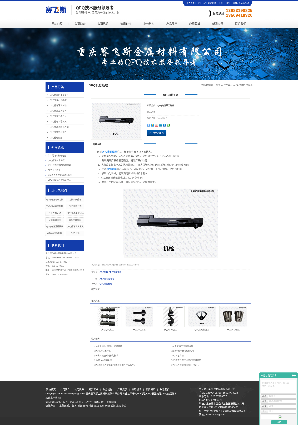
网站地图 (212, 3)
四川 (102, 405)
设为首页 (190, 3)
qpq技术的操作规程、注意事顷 (108, 346)
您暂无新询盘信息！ (242, 3)
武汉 (113, 405)
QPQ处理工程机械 (58, 121)
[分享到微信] (168, 125)
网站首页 (57, 23)
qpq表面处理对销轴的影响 (60, 175)
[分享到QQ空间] (152, 125)
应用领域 (194, 23)
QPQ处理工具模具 (58, 111)
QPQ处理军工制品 (58, 105)
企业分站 (201, 3)
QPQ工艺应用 (54, 170)
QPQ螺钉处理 (106, 284)
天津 (107, 405)
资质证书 (125, 23)
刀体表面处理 (75, 199)
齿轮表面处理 (75, 220)
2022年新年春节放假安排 (59, 165)
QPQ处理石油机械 (58, 100)
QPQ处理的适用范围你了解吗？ (185, 365)
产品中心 (228, 85)
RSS (221, 3)
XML (228, 3)
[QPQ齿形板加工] (202, 316)
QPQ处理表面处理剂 (59, 127)
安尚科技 (111, 401)
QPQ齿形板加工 (202, 330)
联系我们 (240, 23)
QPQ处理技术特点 (56, 160)
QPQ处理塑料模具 (54, 226)
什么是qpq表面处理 (57, 156)
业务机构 (107, 389)
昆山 (96, 405)
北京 (124, 405)
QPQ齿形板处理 (54, 233)
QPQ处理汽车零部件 (59, 95)
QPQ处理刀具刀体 (58, 116)
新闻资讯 (217, 23)
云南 (85, 405)
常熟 (91, 405)
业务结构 (148, 23)
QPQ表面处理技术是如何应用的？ (186, 360)
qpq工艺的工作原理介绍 (182, 346)
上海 (118, 405)
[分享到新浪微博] (156, 125)
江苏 (74, 405)
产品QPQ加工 (107, 330)
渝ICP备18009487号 (57, 401)
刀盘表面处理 (54, 213)
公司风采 (102, 23)
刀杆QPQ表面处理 (54, 206)
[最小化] (294, 375)
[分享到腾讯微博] (160, 125)
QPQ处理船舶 (56, 138)
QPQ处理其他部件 (58, 132)
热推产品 (50, 405)
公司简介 (80, 23)
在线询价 (156, 133)
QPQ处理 (75, 233)
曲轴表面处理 (54, 220)
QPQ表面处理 (75, 206)
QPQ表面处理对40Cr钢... (59, 180)
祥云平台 (87, 401)
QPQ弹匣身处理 (107, 279)
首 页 (218, 85)
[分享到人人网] (164, 125)
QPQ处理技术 (115, 272)
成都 (80, 405)
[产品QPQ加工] (108, 316)
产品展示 (171, 23)
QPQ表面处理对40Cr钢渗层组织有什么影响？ (115, 365)
